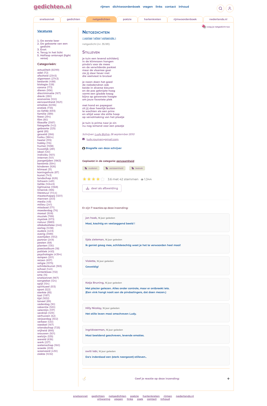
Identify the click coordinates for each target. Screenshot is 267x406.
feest (40, 116)
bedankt (42, 81)
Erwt (43, 49)
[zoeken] (220, 8)
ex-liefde (43, 110)
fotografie (43, 125)
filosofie (42, 122)
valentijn (43, 310)
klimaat (42, 169)
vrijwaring (103, 399)
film (39, 119)
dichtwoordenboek (126, 6)
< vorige (87, 38)
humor (41, 146)
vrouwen (43, 333)
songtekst (43, 280)
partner (42, 239)
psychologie (45, 254)
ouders (41, 230)
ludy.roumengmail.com (103, 139)
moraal (41, 213)
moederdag (44, 210)
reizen (41, 260)
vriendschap (45, 327)
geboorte (43, 128)
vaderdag (43, 304)
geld (40, 131)
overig (41, 233)
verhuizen (43, 315)
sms (40, 274)
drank (41, 96)
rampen (42, 257)
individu (42, 154)
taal (39, 295)
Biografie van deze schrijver (103, 148)
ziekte (41, 353)
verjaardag (44, 318)
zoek (140, 399)
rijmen (105, 6)
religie (41, 263)
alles (97, 38)
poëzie (127, 19)
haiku (41, 137)
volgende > (109, 38)
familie (41, 113)
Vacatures (44, 31)
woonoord (43, 351)
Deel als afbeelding (104, 188)
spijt (40, 283)
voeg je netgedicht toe (218, 27)
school (41, 269)
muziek (42, 216)
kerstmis (42, 163)
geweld (42, 134)
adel (40, 72)
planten (42, 245)
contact (170, 6)
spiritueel (43, 286)
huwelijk (43, 148)
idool (40, 151)
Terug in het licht (51, 52)
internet (42, 157)
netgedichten (101, 19)
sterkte (41, 292)
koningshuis (45, 172)
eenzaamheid (46, 102)
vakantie (42, 307)
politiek (42, 251)
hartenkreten (152, 19)
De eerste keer (49, 40)
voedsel (42, 324)
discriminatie (45, 93)
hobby (41, 143)
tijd (39, 298)
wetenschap (45, 345)
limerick (42, 189)
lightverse (43, 187)
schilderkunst (46, 266)
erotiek (41, 107)
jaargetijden (45, 160)
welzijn (42, 336)
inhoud (184, 6)
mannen (42, 198)
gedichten (73, 19)
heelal (41, 140)
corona (41, 87)
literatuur (43, 192)
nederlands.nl (218, 19)
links (159, 6)
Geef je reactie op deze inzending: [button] (157, 378)
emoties (42, 105)
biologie (42, 84)
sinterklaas (44, 271)
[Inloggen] (230, 8)
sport (40, 289)
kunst (41, 175)
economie (43, 99)
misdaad (43, 207)
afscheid (42, 75)
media (41, 201)
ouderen (93, 168)
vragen (148, 6)
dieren (41, 90)
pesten (41, 242)
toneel (41, 301)
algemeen (43, 78)
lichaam (42, 181)
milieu (41, 204)
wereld (41, 339)
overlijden (43, 236)
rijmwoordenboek (185, 19)
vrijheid (42, 330)
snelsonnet (47, 19)
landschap (44, 178)
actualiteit (43, 69)
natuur (41, 222)
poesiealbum (45, 248)
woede (41, 348)
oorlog (41, 228)
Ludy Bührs (102, 134)
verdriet (42, 312)
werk (40, 342)
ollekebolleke (46, 225)
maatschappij (46, 195)
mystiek (42, 219)
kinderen (43, 166)
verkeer (42, 321)
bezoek (139, 168)
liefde (41, 184)
